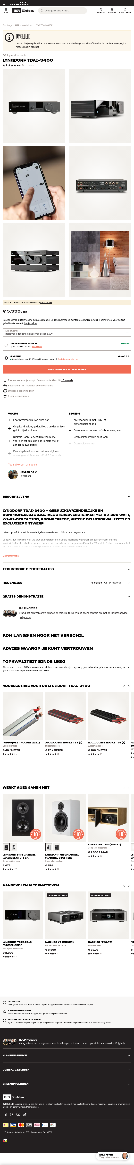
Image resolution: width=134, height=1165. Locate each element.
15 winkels (67, 380)
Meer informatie (124, 3)
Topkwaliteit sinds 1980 (34, 661)
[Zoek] (42, 11)
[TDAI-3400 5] (34, 260)
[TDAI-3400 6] (100, 260)
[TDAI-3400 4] (100, 183)
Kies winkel (37, 347)
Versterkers (27, 25)
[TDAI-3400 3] (34, 183)
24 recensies (28, 65)
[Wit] (13, 847)
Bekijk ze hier (30, 323)
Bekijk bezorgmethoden (68, 359)
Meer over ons (32, 1107)
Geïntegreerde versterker (15, 55)
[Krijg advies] (125, 1156)
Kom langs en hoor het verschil (43, 635)
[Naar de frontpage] (23, 10)
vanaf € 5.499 (46, 302)
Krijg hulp (25, 617)
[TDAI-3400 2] (100, 106)
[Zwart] (6, 847)
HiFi (17, 25)
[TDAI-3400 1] (34, 106)
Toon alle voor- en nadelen (23, 464)
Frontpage (7, 25)
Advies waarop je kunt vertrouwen (48, 648)
